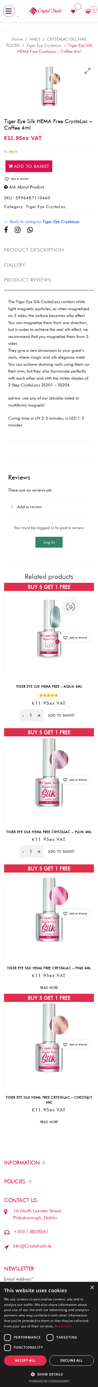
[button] (49, 179)
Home (17, 39)
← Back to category (41, 221)
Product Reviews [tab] (27, 280)
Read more (49, 988)
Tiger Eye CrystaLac (44, 45)
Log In (49, 542)
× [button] (92, 1288)
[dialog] (49, 1334)
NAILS (34, 39)
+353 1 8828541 (30, 1231)
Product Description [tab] (34, 250)
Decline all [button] (71, 1360)
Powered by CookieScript (49, 1381)
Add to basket (31, 166)
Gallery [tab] (15, 265)
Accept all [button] (25, 1360)
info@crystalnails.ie (32, 1246)
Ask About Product (26, 187)
